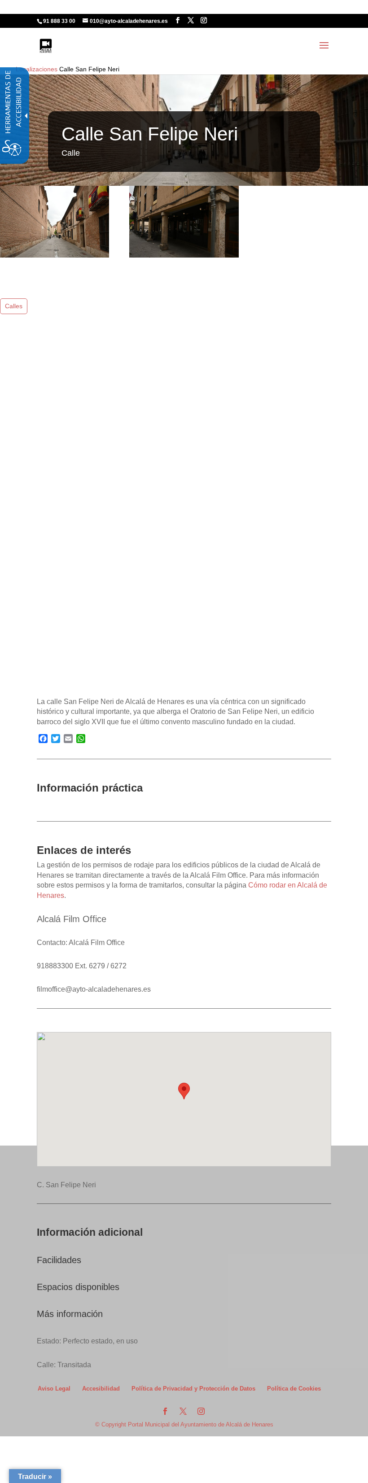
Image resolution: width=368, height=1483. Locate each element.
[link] (46, 45)
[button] (324, 51)
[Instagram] (204, 20)
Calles (13, 306)
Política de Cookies (294, 1388)
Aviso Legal (54, 1388)
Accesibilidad (101, 1388)
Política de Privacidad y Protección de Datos (193, 1388)
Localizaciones (36, 69)
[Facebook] (178, 20)
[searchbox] (221, 14)
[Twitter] (191, 20)
